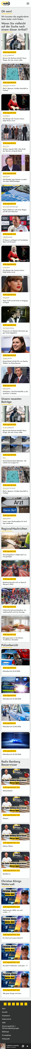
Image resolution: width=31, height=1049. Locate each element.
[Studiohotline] (25, 1004)
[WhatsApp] (5, 1004)
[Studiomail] (21, 1004)
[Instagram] (13, 1004)
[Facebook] (9, 1004)
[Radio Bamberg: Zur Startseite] (13, 3)
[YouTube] (17, 1004)
